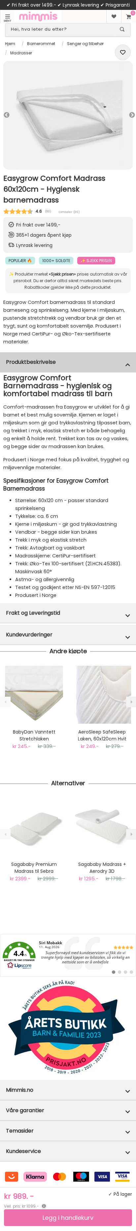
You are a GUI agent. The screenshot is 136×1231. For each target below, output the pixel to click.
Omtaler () (69, 212)
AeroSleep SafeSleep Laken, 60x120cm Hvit (102, 735)
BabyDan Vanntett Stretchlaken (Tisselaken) (34, 735)
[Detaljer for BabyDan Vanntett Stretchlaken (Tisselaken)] (34, 695)
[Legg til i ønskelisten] (123, 52)
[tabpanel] (68, 115)
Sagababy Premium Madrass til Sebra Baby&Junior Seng (34, 868)
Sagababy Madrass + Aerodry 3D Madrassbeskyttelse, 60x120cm (102, 868)
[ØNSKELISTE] (113, 16)
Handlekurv (128, 16)
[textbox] (62, 29)
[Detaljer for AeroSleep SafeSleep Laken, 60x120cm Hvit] (102, 695)
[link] (68, 955)
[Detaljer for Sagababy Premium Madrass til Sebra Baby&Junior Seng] (34, 827)
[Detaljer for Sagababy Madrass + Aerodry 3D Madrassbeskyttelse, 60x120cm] (102, 827)
